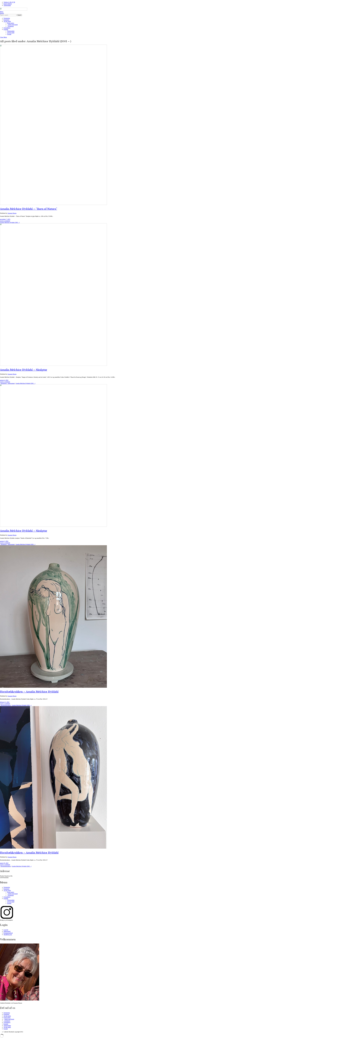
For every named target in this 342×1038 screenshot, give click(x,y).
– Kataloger (10, 26)
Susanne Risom (12, 213)
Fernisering (7, 18)
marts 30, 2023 (4, 863)
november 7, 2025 (5, 219)
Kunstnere (6, 20)
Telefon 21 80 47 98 (9, 2)
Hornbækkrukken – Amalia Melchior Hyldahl (29, 691)
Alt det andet (7, 21)
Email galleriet (8, 4)
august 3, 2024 (4, 541)
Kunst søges (10, 23)
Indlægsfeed (7, 931)
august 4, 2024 (4, 380)
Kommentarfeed (8, 933)
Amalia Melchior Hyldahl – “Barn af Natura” (28, 208)
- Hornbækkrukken (5, 705)
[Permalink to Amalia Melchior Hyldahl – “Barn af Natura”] (53, 204)
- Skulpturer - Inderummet (7, 383)
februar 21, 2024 (4, 702)
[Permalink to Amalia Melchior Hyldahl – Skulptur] (53, 365)
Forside (9, 34)
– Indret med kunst (12, 24)
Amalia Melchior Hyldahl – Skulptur (23, 369)
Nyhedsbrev (7, 28)
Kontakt (6, 29)
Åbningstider (7, 5)
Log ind (6, 930)
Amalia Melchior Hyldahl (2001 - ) (10, 222)
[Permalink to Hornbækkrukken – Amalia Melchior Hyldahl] (53, 687)
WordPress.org (8, 934)
